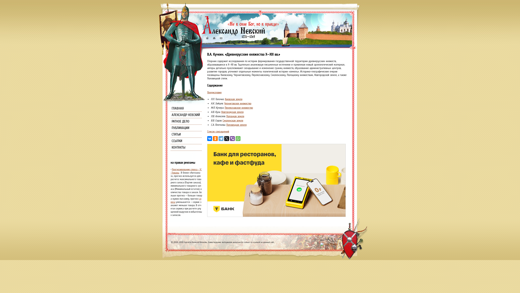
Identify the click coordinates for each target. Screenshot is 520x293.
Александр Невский (186, 115)
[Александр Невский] (240, 34)
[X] (226, 138)
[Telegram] (221, 138)
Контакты (178, 147)
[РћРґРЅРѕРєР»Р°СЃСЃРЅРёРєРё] (215, 138)
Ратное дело (180, 121)
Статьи (176, 134)
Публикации (180, 128)
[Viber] (232, 138)
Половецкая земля (236, 125)
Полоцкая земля (235, 116)
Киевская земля (233, 99)
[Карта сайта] (214, 38)
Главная (178, 108)
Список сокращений (218, 131)
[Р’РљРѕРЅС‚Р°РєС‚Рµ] (209, 138)
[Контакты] (220, 38)
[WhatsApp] (238, 138)
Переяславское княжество (239, 107)
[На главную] (207, 38)
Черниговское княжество (237, 103)
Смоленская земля (233, 120)
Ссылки (177, 141)
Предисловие (214, 92)
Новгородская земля (232, 112)
